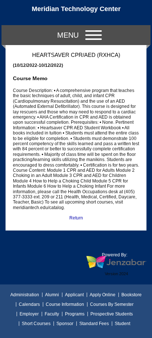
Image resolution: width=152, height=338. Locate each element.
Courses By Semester (112, 304)
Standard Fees (94, 323)
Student (122, 323)
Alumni (52, 294)
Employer (29, 314)
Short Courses (36, 323)
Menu (68, 35)
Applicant (74, 294)
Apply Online (102, 294)
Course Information (65, 304)
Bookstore (131, 294)
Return (76, 218)
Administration (24, 294)
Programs (74, 314)
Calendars (29, 304)
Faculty (52, 314)
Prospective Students (111, 314)
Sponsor (64, 323)
